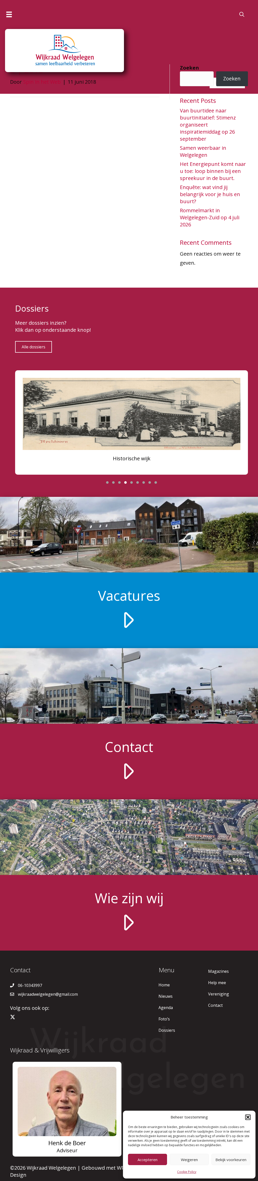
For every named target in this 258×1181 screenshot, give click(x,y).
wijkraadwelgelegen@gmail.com (48, 994)
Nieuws (165, 996)
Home (164, 985)
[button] (247, 1117)
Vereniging (218, 994)
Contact (215, 1005)
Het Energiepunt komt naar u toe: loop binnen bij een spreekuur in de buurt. (213, 171)
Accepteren (147, 1159)
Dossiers (166, 1030)
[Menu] (9, 14)
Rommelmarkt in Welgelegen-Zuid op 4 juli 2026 (209, 217)
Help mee (217, 982)
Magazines (218, 971)
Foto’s (164, 1019)
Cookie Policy (186, 1172)
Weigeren (189, 1159)
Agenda (165, 1007)
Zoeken (189, 67)
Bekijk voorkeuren (230, 1159)
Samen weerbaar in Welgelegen (203, 151)
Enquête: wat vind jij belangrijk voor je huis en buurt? (210, 194)
